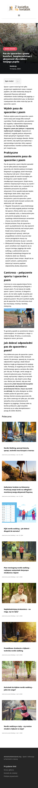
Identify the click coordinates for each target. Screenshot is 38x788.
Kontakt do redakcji (10, 773)
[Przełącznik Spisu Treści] (17, 81)
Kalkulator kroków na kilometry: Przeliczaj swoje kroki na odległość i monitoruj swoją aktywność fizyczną (18, 489)
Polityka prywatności (11, 776)
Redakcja (13, 454)
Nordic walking (10, 49)
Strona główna (9, 770)
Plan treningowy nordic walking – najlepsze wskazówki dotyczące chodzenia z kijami (17, 570)
